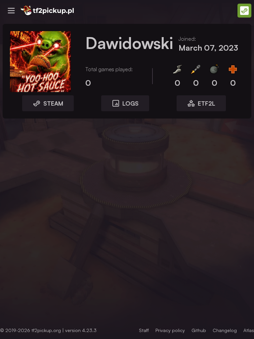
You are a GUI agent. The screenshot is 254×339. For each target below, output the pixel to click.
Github (198, 330)
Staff (144, 330)
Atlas (248, 330)
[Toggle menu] (11, 10)
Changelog (225, 330)
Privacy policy (170, 330)
